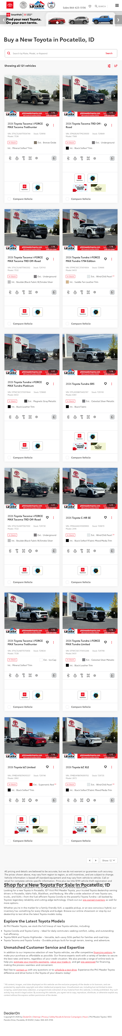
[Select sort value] (115, 65)
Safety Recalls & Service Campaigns (65, 1016)
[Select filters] (109, 65)
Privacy (45, 1016)
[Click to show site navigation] (117, 5)
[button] (56, 95)
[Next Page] (96, 860)
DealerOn (27, 1016)
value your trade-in (60, 961)
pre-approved (88, 961)
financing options (103, 952)
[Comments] (54, 158)
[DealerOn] (12, 1012)
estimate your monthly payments (31, 961)
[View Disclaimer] (36, 158)
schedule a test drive (66, 969)
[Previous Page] (90, 860)
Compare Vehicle (23, 198)
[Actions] (53, 125)
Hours (85, 1016)
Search (109, 53)
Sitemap (36, 1016)
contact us (21, 969)
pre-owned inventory (94, 899)
